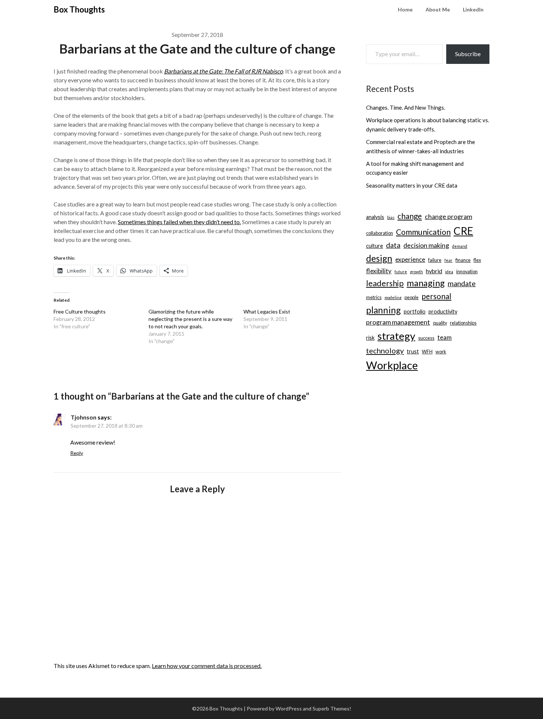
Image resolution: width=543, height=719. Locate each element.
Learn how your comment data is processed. (207, 665)
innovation (467, 271)
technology (385, 350)
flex (477, 260)
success (426, 338)
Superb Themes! (332, 708)
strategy (396, 336)
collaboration (379, 233)
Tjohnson (83, 417)
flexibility (379, 271)
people (411, 297)
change (409, 216)
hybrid (434, 270)
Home (405, 9)
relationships (463, 323)
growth (416, 271)
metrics (374, 297)
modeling (393, 297)
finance (463, 260)
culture (374, 246)
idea (449, 271)
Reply (76, 453)
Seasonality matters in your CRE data (411, 185)
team (444, 337)
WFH (427, 352)
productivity (442, 311)
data (393, 245)
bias (391, 217)
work (441, 352)
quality (440, 323)
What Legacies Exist (266, 311)
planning (383, 310)
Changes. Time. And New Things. (405, 107)
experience (410, 259)
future (401, 271)
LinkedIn (473, 9)
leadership (385, 283)
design (379, 258)
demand (459, 246)
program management (398, 322)
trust (413, 351)
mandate (462, 283)
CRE (463, 231)
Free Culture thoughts (80, 311)
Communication (423, 232)
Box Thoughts (79, 9)
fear (448, 260)
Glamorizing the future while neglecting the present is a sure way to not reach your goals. (190, 318)
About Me (438, 9)
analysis (375, 217)
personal (436, 296)
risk (370, 338)
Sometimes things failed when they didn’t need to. (179, 221)
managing (426, 283)
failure (434, 260)
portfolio (415, 311)
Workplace (392, 365)
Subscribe (468, 53)
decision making (426, 245)
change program (448, 216)
